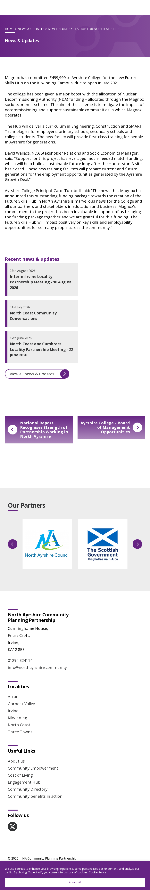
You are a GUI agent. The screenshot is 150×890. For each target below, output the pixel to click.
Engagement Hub (24, 782)
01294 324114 (20, 660)
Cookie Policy (97, 872)
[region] (75, 875)
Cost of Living (20, 775)
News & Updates (31, 29)
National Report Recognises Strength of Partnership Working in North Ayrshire (44, 429)
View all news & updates (32, 373)
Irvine (13, 710)
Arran (13, 696)
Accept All (75, 882)
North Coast (19, 724)
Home (9, 29)
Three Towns (20, 731)
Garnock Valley (21, 703)
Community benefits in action (35, 796)
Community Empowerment (33, 768)
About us (16, 761)
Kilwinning (17, 717)
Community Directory (27, 789)
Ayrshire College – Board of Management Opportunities (105, 427)
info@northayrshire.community (37, 667)
